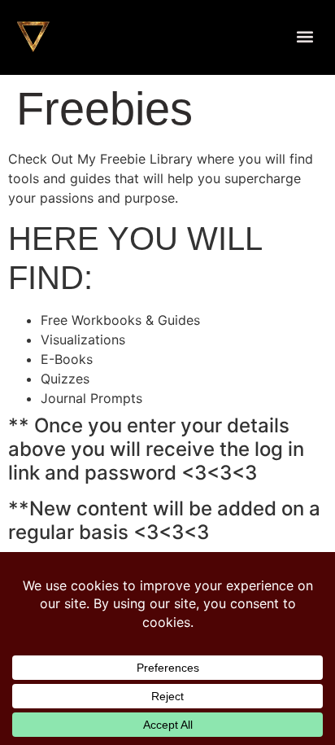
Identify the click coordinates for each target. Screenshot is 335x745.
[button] (304, 37)
